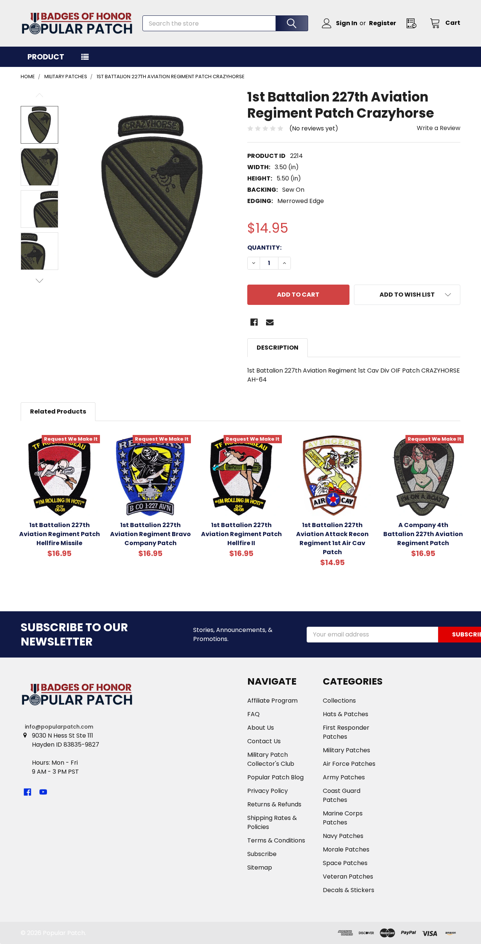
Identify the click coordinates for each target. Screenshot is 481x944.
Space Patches (345, 863)
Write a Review (438, 128)
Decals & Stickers (348, 890)
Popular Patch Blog (275, 777)
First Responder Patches (346, 732)
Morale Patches (346, 849)
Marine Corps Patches (343, 818)
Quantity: (264, 247)
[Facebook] (254, 322)
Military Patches (346, 750)
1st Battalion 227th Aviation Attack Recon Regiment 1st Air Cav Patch (332, 538)
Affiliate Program (272, 700)
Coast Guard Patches (341, 795)
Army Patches (344, 777)
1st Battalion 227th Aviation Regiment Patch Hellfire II (241, 534)
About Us (260, 727)
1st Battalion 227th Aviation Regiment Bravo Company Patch (150, 534)
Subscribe (262, 854)
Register (382, 23)
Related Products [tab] (58, 411)
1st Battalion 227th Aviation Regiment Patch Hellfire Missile (59, 534)
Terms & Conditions (276, 840)
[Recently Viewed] (413, 23)
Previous (39, 95)
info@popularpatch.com (59, 726)
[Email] (270, 322)
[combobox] (225, 23)
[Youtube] (43, 792)
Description (277, 347)
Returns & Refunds (274, 804)
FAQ (253, 714)
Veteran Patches (348, 876)
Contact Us (264, 741)
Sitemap (259, 867)
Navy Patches (343, 836)
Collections (339, 700)
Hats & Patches (345, 714)
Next (39, 280)
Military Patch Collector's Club (270, 759)
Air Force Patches (349, 763)
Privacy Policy (267, 790)
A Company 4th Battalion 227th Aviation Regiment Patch (423, 534)
